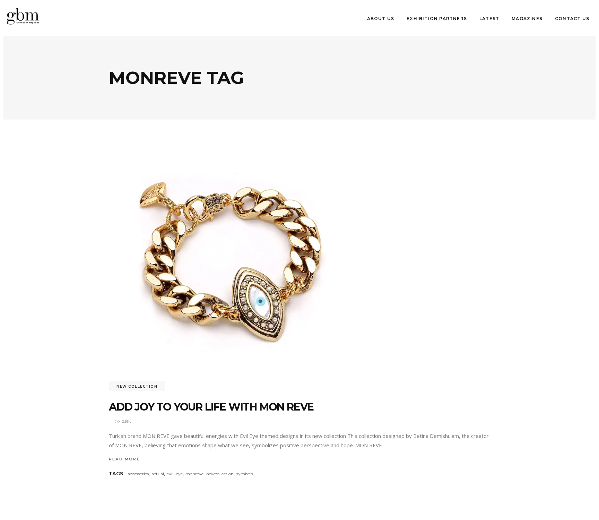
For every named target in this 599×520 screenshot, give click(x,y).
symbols (244, 473)
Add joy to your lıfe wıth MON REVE (211, 406)
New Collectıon (136, 386)
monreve (194, 473)
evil (170, 473)
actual (157, 473)
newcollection (220, 473)
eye (179, 473)
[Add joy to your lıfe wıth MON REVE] (230, 265)
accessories (138, 473)
